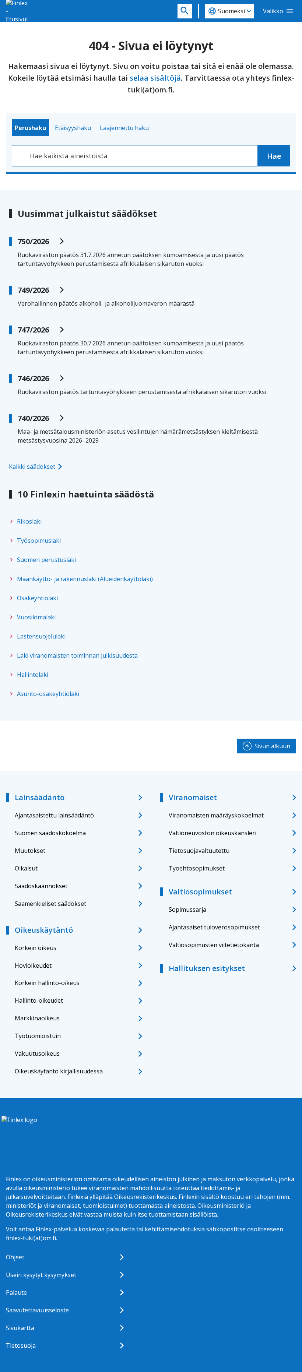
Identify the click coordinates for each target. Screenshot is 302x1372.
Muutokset (30, 851)
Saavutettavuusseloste (37, 1310)
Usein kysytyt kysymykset (41, 1275)
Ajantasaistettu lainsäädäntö (54, 815)
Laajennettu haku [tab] (124, 128)
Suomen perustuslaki (46, 560)
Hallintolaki (32, 675)
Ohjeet (15, 1257)
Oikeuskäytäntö (44, 930)
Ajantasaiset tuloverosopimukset (214, 927)
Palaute (16, 1292)
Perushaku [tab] (30, 128)
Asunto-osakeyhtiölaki (48, 694)
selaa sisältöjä (155, 78)
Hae (274, 156)
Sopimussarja (187, 909)
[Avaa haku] (185, 11)
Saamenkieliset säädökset (50, 904)
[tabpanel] (151, 155)
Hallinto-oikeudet (39, 1000)
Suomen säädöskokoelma (50, 833)
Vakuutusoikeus (37, 1053)
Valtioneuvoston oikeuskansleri (212, 833)
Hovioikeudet (33, 965)
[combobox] (135, 155)
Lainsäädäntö (39, 797)
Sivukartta (20, 1328)
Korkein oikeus (35, 948)
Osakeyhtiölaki (37, 598)
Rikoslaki (29, 521)
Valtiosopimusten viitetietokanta (214, 945)
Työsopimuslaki (39, 541)
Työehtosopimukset (197, 868)
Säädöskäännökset (41, 886)
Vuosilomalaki (36, 617)
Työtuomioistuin (38, 1036)
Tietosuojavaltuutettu (199, 851)
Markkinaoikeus (37, 1018)
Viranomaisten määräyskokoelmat (216, 815)
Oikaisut (26, 868)
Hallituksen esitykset (207, 968)
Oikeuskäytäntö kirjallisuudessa (59, 1071)
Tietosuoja (21, 1345)
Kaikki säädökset (32, 466)
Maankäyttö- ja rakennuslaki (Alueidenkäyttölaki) (85, 579)
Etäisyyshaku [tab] (73, 128)
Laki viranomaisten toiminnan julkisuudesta (77, 655)
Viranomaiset (193, 797)
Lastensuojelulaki (41, 636)
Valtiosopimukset (200, 892)
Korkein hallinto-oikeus (47, 983)
